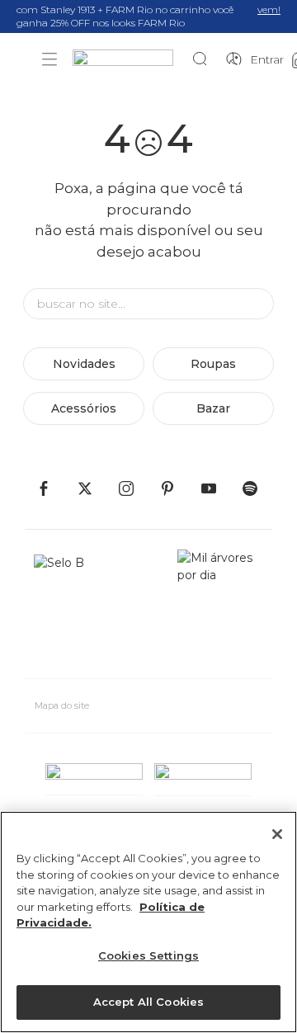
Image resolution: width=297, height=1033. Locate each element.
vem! (268, 9)
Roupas (213, 363)
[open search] (204, 59)
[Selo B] (66, 607)
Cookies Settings (148, 955)
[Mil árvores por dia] (220, 607)
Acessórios (83, 408)
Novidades (84, 363)
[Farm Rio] (131, 60)
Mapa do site (62, 705)
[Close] (277, 834)
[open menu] (49, 59)
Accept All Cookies (148, 1001)
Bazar (213, 408)
